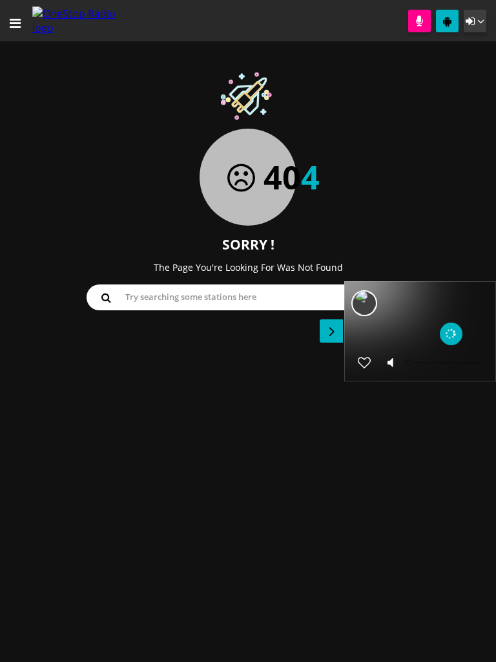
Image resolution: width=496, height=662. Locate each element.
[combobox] (248, 297)
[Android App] (447, 21)
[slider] (444, 362)
